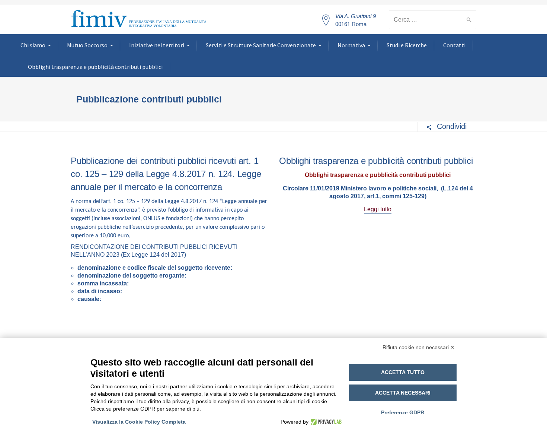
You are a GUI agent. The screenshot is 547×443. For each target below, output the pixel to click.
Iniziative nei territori (156, 45)
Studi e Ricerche (407, 45)
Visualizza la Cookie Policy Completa (139, 422)
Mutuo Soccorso (87, 45)
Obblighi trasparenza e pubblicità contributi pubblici (95, 66)
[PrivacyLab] (325, 421)
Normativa (351, 45)
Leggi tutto (377, 209)
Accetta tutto (403, 372)
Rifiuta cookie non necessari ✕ (419, 347)
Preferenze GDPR (402, 412)
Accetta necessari (403, 393)
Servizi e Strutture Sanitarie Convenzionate (261, 45)
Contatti (454, 45)
